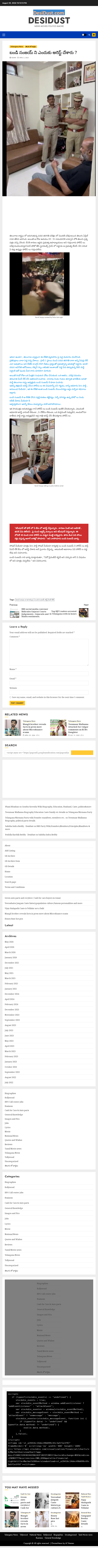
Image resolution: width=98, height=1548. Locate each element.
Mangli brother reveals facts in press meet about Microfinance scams (34, 728)
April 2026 (9, 947)
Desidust (49, 20)
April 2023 (9, 1046)
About (7, 845)
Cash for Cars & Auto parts (17, 1110)
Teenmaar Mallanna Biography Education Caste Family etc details (35, 812)
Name (13, 669)
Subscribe (94, 35)
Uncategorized (11, 1161)
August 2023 (10, 1025)
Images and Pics (12, 1119)
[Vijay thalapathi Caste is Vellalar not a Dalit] (72, 1500)
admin (13, 58)
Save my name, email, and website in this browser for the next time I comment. (48, 697)
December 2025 (12, 962)
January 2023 (11, 1061)
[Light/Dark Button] (84, 35)
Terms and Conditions (15, 887)
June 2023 (9, 1035)
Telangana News (17, 47)
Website (13, 688)
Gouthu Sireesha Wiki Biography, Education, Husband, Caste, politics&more (56, 806)
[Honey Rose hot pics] (42, 1519)
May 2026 (9, 942)
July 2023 (9, 1030)
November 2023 (12, 1015)
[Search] (89, 35)
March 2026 (10, 952)
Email (13, 678)
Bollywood (9, 1097)
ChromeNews (56, 1543)
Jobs (7, 1123)
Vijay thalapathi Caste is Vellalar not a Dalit (24, 908)
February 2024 (11, 1004)
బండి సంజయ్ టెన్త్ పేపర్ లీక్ (44, 600)
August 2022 (10, 1077)
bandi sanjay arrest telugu (24, 600)
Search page (10, 882)
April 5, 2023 (24, 58)
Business (9, 1106)
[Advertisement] (49, 216)
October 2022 (11, 1067)
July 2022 (9, 1082)
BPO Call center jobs (14, 1102)
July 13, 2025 (75, 735)
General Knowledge (14, 1114)
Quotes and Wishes (13, 1140)
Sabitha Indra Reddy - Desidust (19, 826)
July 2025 (9, 968)
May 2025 (9, 973)
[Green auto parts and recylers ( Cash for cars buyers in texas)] (12, 1500)
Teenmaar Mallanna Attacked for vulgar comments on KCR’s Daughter (78, 728)
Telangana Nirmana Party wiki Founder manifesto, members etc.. (35, 817)
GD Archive (10, 856)
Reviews (8, 1144)
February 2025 (11, 983)
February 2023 (11, 1056)
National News (11, 1136)
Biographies (10, 1093)
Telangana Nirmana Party (80, 812)
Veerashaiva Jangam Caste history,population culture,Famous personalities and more (43, 903)
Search (11, 745)
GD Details (9, 866)
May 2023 (9, 1041)
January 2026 (11, 957)
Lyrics (7, 1127)
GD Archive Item (12, 861)
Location (9, 876)
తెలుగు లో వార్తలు (31, 47)
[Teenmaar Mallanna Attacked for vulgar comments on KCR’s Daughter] (58, 728)
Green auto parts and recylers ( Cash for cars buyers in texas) (33, 898)
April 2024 (9, 999)
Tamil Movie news (13, 1148)
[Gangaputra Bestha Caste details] (72, 1519)
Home (7, 871)
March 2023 (10, 1051)
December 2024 (12, 994)
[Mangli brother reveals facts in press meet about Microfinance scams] (13, 728)
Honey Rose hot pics (14, 918)
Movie (7, 1131)
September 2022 (12, 1072)
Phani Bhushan (12, 806)
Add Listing (10, 850)
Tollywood (9, 1157)
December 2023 (12, 1009)
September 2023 (12, 1020)
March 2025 (10, 978)
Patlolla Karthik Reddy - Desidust (20, 834)
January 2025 (11, 988)
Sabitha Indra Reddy (47, 834)
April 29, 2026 (30, 735)
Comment (15, 636)
